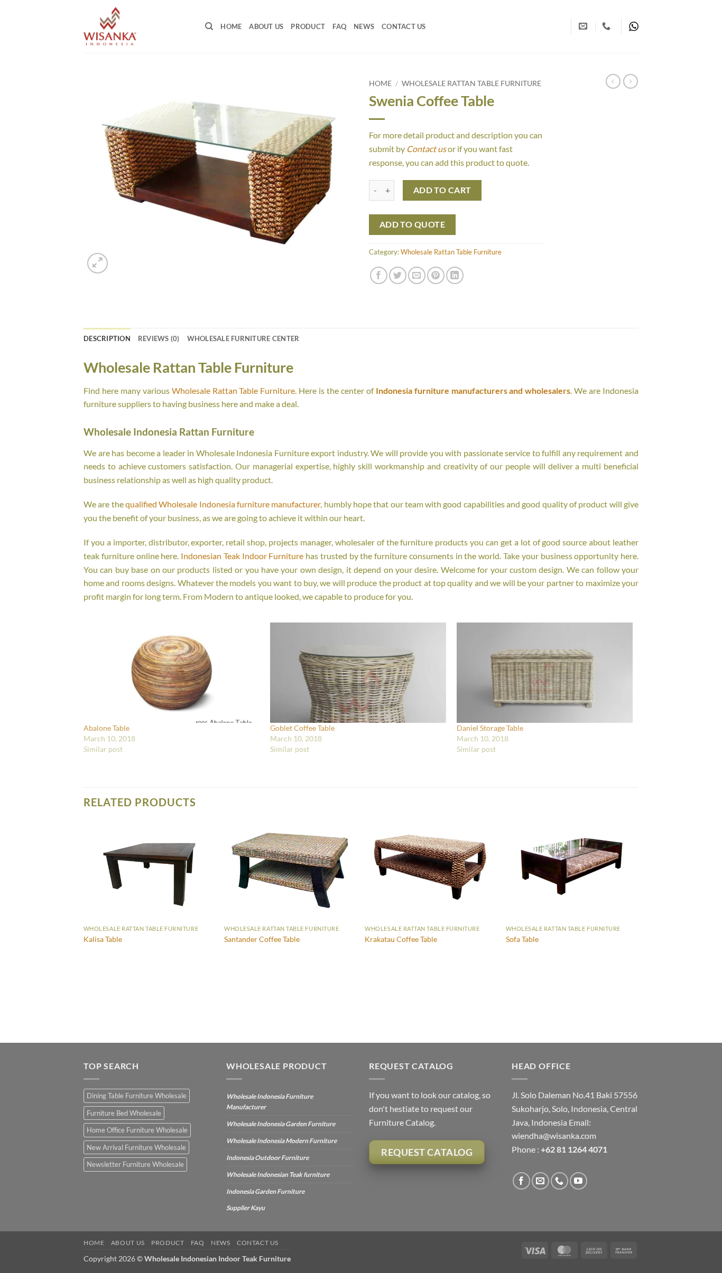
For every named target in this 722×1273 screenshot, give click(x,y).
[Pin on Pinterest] (436, 275)
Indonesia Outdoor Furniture (267, 1158)
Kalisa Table (103, 939)
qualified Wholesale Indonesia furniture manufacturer (222, 504)
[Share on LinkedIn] (455, 275)
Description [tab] (107, 338)
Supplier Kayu (245, 1208)
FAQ (339, 26)
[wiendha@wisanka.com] (584, 26)
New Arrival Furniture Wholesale (136, 1147)
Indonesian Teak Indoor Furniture (242, 556)
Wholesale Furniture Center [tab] (243, 338)
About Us (266, 26)
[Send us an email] (540, 1181)
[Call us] (559, 1181)
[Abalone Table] (172, 673)
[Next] (635, 931)
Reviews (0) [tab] (159, 338)
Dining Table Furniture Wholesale (137, 1095)
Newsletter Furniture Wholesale (135, 1164)
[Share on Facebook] (378, 275)
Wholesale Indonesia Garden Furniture (280, 1124)
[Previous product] (630, 81)
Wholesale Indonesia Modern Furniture (281, 1141)
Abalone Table (106, 727)
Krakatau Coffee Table (401, 939)
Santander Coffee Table (262, 939)
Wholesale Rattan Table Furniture (471, 83)
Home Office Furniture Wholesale (137, 1130)
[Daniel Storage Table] (545, 673)
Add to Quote (412, 224)
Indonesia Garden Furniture (265, 1191)
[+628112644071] (607, 26)
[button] (97, 263)
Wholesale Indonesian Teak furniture (277, 1174)
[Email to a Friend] (416, 275)
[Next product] (613, 81)
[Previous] (84, 931)
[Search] (209, 26)
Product (308, 26)
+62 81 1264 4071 (574, 1149)
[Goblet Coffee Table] (358, 673)
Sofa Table (522, 939)
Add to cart (442, 190)
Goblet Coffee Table (302, 727)
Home (231, 26)
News (364, 26)
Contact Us (404, 26)
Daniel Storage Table (490, 727)
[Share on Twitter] (397, 275)
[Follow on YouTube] (578, 1181)
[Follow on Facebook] (521, 1181)
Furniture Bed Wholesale (124, 1113)
